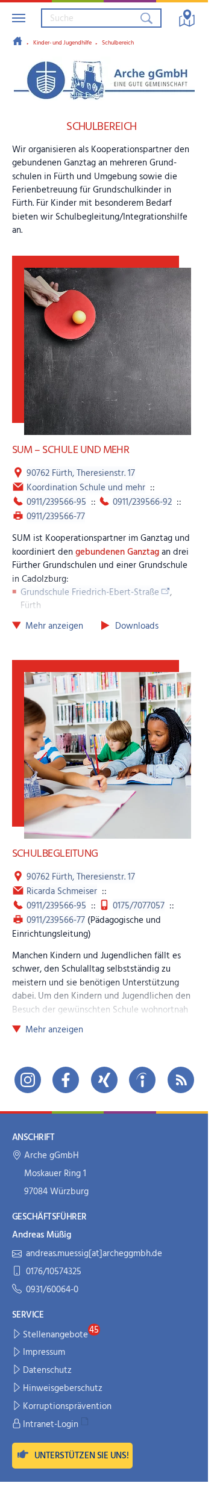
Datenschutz (47, 1370)
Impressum (44, 1352)
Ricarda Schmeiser (62, 891)
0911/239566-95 (56, 502)
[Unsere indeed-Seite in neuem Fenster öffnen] (142, 1080)
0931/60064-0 (52, 1290)
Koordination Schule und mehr (86, 488)
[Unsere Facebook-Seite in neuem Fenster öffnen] (65, 1080)
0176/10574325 (53, 1272)
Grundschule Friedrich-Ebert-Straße (89, 592)
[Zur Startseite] (17, 42)
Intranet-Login (50, 1424)
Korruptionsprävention (67, 1406)
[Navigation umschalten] (18, 18)
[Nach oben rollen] (190, 1468)
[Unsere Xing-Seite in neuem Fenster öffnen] (104, 1080)
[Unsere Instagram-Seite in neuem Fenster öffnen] (27, 1080)
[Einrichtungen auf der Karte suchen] (187, 18)
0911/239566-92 (142, 502)
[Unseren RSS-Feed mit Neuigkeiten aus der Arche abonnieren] (181, 1080)
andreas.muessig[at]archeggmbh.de (94, 1254)
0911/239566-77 (56, 517)
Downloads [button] (136, 626)
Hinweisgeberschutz (62, 1388)
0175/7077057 (139, 906)
